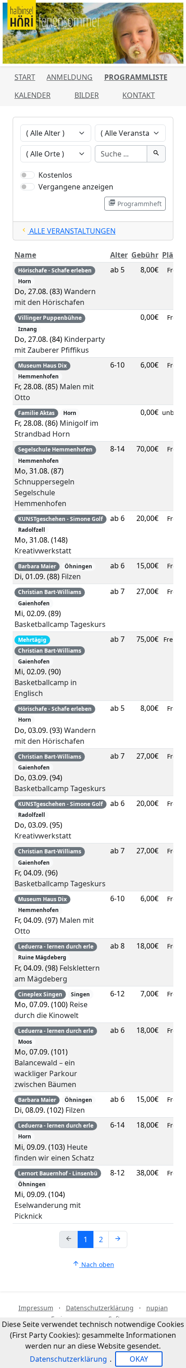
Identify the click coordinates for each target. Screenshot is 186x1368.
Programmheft (135, 203)
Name (25, 255)
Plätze (173, 255)
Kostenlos (55, 175)
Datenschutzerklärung (100, 1308)
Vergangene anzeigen (75, 187)
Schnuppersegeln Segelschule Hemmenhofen (44, 492)
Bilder (86, 95)
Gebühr (144, 255)
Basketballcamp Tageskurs (60, 624)
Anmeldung (69, 77)
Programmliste (135, 77)
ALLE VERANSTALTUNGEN (68, 231)
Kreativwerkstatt (42, 551)
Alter (119, 255)
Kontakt (138, 95)
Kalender (32, 95)
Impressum (36, 1308)
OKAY (139, 1359)
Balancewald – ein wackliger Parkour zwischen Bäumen (45, 1073)
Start (24, 77)
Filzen (71, 576)
